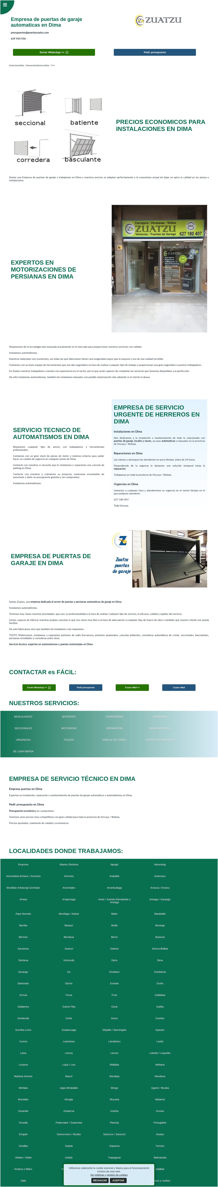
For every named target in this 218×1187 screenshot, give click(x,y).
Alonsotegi (160, 864)
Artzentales (69, 887)
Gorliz (69, 1018)
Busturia (160, 937)
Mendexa (160, 1076)
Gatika (160, 1006)
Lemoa (69, 1053)
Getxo (114, 1018)
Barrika (23, 925)
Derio (114, 960)
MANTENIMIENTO (160, 728)
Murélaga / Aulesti (69, 913)
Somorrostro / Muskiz (69, 1134)
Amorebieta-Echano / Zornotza (23, 876)
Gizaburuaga (69, 1030)
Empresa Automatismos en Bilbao (37, 65)
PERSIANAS (160, 716)
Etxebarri (114, 972)
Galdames (23, 1006)
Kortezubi (69, 960)
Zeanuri (69, 948)
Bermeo (23, 937)
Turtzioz (160, 1146)
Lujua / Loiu (68, 1064)
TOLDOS (69, 739)
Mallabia (114, 1064)
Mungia (69, 1099)
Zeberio (114, 948)
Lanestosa (69, 1041)
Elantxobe (23, 983)
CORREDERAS (114, 716)
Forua (69, 995)
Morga (114, 1088)
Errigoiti (23, 1134)
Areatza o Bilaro (23, 1169)
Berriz (114, 937)
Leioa (23, 1053)
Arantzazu (160, 876)
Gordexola (23, 1018)
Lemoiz (114, 1053)
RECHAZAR (100, 1180)
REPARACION (114, 728)
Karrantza (23, 948)
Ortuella (23, 1122)
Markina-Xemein (23, 1076)
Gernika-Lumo (23, 1030)
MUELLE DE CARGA (114, 739)
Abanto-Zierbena (69, 864)
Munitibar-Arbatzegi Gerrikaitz (23, 887)
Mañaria (160, 1064)
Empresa (23, 864)
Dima (160, 960)
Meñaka (23, 1088)
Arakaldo (114, 876)
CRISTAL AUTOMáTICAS (160, 739)
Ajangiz (114, 864)
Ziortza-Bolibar (160, 948)
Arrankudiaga (114, 887)
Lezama (23, 1064)
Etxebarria (160, 972)
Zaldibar (160, 1169)
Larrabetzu (114, 1041)
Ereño (160, 983)
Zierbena (23, 960)
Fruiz (114, 995)
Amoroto (69, 876)
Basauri (69, 925)
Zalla (23, 1180)
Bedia (114, 925)
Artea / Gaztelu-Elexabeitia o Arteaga (114, 901)
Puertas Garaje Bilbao (16, 65)
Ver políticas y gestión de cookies (109, 1174)
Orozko (160, 1111)
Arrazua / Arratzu (160, 887)
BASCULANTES (23, 716)
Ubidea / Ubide (23, 1157)
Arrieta (23, 899)
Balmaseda (160, 1157)
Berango (160, 925)
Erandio (114, 983)
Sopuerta (114, 1146)
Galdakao (160, 995)
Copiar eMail (179, 687)
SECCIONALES (23, 728)
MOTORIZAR (68, 728)
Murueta (114, 1099)
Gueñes (160, 1018)
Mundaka (23, 1099)
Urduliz (69, 1157)
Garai (114, 1006)
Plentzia (114, 1122)
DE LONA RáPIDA (23, 751)
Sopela (69, 1146)
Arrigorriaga (68, 899)
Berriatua (69, 937)
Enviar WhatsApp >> (52, 52)
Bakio (114, 913)
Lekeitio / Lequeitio (159, 1053)
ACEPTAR (118, 1180)
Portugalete (160, 1122)
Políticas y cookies (160, 1180)
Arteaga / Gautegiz (160, 899)
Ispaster (160, 1030)
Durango (23, 972)
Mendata (114, 1076)
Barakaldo (160, 913)
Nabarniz (160, 1099)
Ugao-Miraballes (69, 1088)
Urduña (114, 1111)
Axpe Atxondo (23, 913)
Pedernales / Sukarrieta (69, 1122)
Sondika (23, 1146)
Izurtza (23, 1041)
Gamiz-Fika (68, 1006)
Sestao (160, 1134)
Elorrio (68, 983)
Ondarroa (68, 1111)
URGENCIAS (23, 739)
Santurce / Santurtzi (114, 1134)
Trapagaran (114, 1157)
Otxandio (23, 1111)
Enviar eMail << (132, 687)
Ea (68, 972)
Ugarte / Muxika (160, 1088)
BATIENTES (69, 716)
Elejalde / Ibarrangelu (114, 1030)
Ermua (23, 995)
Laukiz (160, 1041)
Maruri (68, 1076)
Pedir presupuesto (155, 52)
